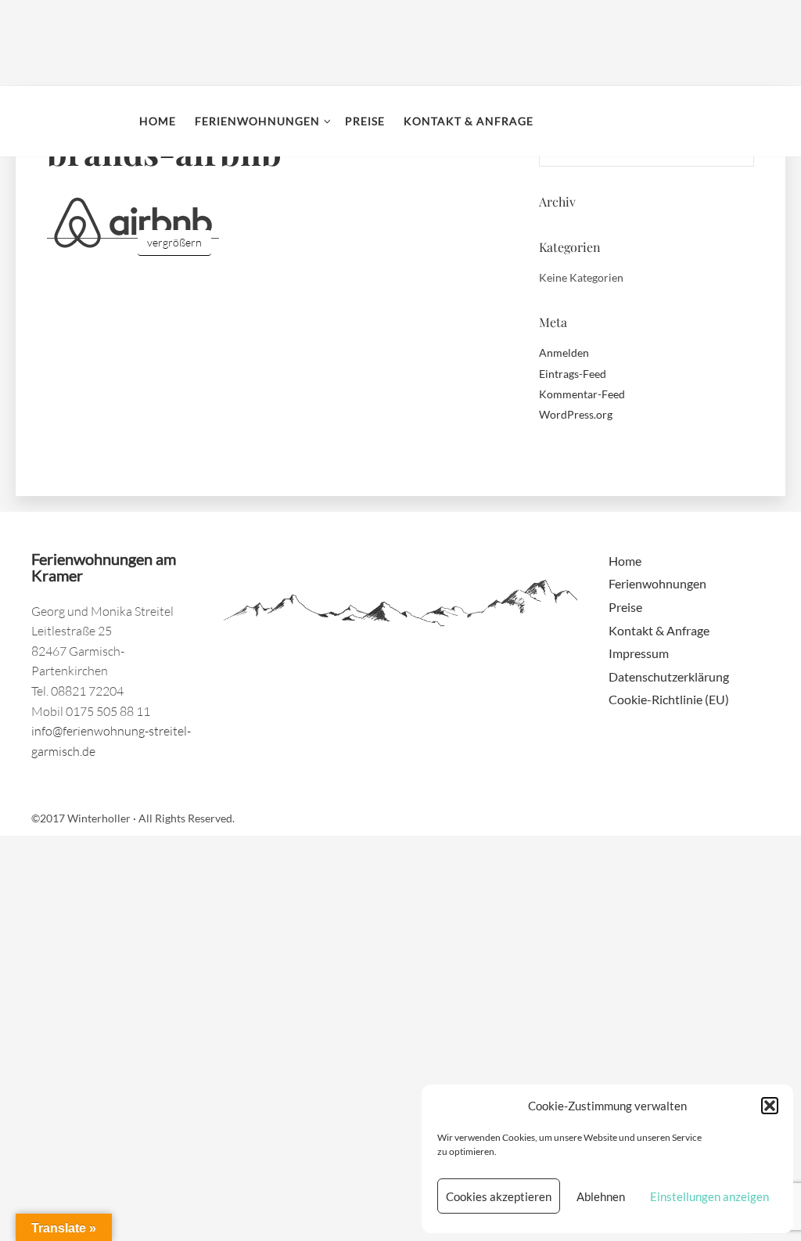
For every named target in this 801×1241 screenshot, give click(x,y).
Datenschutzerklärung (669, 676)
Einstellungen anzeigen (709, 1196)
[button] (770, 1105)
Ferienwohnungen (257, 121)
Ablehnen (601, 1196)
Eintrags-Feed (572, 373)
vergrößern (174, 242)
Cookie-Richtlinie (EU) (669, 699)
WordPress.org (575, 414)
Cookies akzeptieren (498, 1196)
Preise (365, 121)
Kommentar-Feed (582, 394)
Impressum (639, 653)
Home (157, 121)
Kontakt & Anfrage (468, 121)
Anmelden (564, 352)
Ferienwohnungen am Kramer (71, 121)
